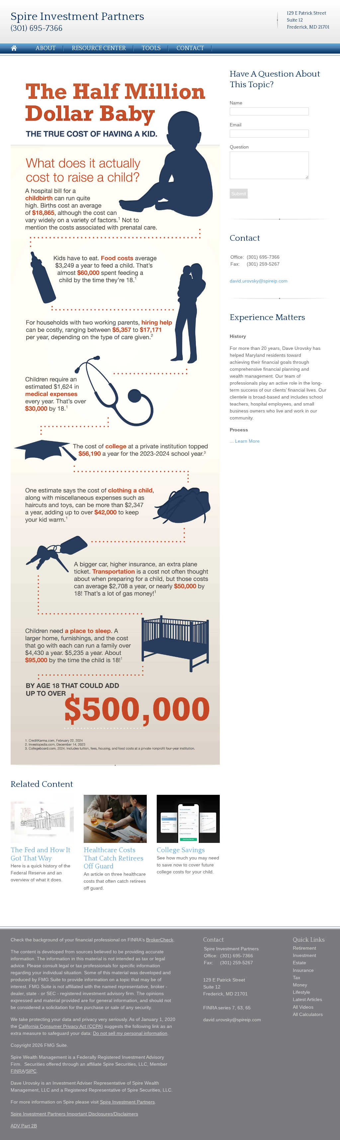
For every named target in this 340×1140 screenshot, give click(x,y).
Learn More (247, 441)
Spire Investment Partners (127, 1102)
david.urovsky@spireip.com (259, 281)
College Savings (181, 850)
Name (236, 102)
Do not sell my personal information (130, 1033)
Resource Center (99, 48)
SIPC (31, 1071)
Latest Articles (307, 999)
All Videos (303, 1007)
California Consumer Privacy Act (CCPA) (61, 1026)
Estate (299, 962)
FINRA (18, 1071)
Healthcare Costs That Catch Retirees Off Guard (113, 858)
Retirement (304, 948)
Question (239, 147)
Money (300, 984)
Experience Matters (267, 317)
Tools (151, 48)
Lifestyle (301, 992)
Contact (190, 48)
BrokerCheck (159, 939)
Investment (304, 955)
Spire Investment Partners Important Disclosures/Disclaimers (74, 1113)
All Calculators (308, 1014)
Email (235, 124)
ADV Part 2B (24, 1125)
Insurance (303, 970)
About (46, 48)
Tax (296, 977)
